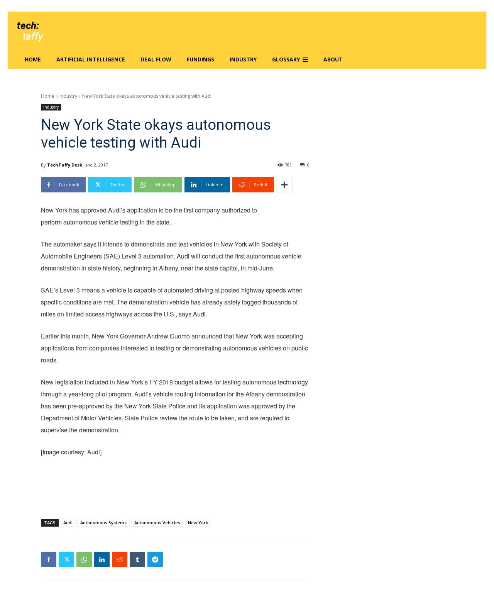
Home (47, 96)
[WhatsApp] (84, 559)
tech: (28, 25)
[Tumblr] (137, 559)
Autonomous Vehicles (157, 522)
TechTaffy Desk (64, 165)
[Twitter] (66, 559)
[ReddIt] (119, 559)
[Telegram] (155, 559)
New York (198, 522)
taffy (33, 36)
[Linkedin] (102, 559)
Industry (68, 96)
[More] (284, 184)
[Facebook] (48, 559)
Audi (68, 522)
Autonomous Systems (103, 522)
